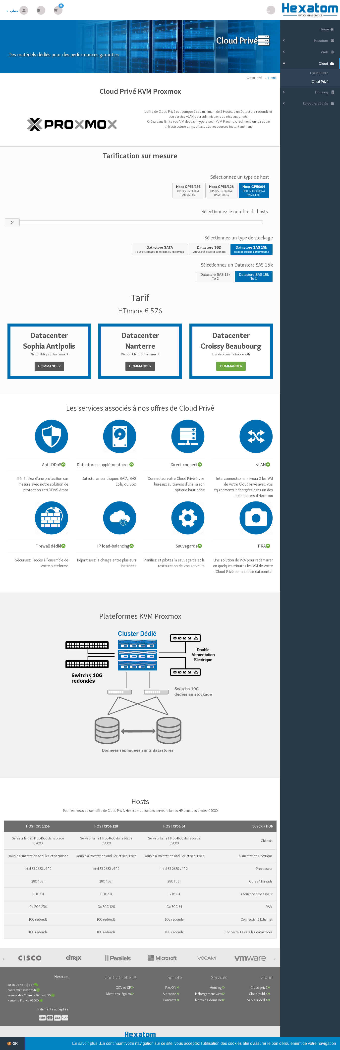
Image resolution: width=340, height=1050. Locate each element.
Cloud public (258, 994)
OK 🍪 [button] (12, 1044)
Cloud (324, 63)
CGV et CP (123, 987)
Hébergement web (208, 994)
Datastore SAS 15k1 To (254, 276)
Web (325, 52)
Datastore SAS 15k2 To (215, 276)
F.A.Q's (170, 987)
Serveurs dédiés (316, 104)
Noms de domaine (208, 1000)
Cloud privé (258, 987)
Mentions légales (118, 994)
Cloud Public (319, 73)
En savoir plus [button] (84, 1043)
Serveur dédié (257, 1000)
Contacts (169, 1000)
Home (325, 29)
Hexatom (322, 41)
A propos (169, 994)
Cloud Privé (320, 82)
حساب (13, 11)
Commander (231, 366)
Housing (322, 92)
